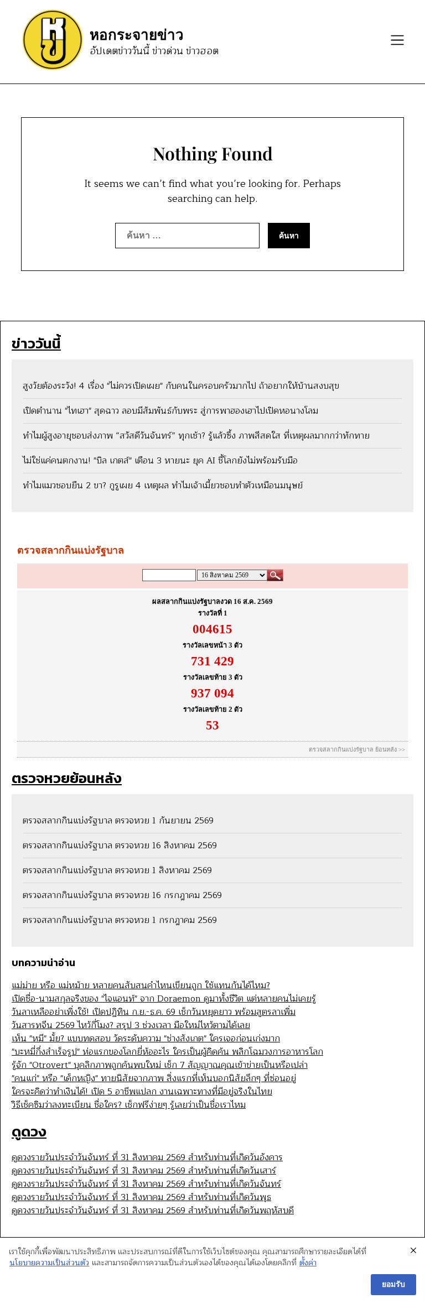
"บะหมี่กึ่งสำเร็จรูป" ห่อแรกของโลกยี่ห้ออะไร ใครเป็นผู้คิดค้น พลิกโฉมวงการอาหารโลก (167, 1052)
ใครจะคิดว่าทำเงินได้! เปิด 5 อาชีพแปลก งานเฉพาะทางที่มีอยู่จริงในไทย (142, 1091)
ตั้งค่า (308, 1263)
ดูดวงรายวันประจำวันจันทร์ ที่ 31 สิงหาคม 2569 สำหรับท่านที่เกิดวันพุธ (141, 1197)
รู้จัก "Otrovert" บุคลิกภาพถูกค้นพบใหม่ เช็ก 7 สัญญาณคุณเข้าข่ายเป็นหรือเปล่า (160, 1065)
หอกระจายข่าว (137, 34)
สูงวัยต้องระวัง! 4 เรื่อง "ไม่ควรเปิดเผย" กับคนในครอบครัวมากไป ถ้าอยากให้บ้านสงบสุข (181, 386)
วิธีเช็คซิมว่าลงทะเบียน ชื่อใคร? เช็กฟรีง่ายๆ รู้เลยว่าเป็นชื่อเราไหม (129, 1105)
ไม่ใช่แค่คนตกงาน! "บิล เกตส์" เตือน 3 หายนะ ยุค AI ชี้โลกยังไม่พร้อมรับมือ (160, 460)
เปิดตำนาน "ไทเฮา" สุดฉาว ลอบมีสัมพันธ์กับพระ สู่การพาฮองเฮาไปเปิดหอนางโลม (170, 411)
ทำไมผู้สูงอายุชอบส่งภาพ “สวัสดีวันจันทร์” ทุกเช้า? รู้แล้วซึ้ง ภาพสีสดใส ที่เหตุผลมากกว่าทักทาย (196, 436)
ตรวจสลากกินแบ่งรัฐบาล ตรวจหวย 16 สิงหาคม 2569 (120, 845)
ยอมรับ (393, 1284)
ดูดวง (29, 1131)
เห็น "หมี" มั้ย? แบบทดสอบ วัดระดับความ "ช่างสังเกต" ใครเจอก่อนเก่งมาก (146, 1038)
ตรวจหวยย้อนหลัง (67, 778)
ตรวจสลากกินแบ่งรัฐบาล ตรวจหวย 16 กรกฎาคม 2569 (122, 895)
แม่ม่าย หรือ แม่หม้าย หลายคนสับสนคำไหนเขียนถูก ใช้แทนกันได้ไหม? (141, 985)
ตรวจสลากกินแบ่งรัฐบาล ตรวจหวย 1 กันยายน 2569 (118, 820)
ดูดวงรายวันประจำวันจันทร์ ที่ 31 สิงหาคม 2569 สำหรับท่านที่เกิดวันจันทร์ (146, 1184)
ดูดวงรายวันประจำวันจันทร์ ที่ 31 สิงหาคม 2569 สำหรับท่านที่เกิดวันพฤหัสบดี (153, 1210)
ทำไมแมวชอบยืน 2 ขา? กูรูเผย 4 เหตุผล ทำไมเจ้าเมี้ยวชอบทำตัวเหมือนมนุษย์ (163, 485)
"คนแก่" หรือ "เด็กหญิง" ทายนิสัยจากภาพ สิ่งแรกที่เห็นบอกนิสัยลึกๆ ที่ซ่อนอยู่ (154, 1078)
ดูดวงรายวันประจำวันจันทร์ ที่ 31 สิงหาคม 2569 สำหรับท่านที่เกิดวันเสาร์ (144, 1171)
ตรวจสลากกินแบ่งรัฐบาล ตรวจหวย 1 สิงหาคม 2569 (117, 870)
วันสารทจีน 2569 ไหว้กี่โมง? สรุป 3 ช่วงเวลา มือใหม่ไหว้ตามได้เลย (131, 1025)
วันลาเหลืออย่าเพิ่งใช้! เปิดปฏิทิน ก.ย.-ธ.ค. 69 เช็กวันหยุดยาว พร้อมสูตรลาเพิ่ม (154, 1012)
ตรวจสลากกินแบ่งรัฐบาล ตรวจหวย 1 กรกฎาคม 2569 (120, 920)
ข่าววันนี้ (36, 343)
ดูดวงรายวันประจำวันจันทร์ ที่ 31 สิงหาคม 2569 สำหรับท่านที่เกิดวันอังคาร (147, 1157)
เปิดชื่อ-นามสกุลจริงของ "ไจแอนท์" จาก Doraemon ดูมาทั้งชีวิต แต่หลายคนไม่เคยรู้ (164, 999)
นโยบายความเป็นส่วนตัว (49, 1263)
